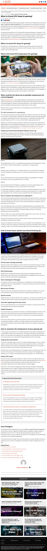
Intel (43, 124)
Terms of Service (26, 540)
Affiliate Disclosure (14, 540)
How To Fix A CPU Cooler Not (13, 83)
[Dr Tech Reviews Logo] (6, 2)
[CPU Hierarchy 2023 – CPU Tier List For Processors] (12, 497)
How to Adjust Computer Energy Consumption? (30, 128)
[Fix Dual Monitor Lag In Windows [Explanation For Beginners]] (12, 535)
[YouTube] (39, 1)
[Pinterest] (7, 20)
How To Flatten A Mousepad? (11, 502)
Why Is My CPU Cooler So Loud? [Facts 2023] (33, 502)
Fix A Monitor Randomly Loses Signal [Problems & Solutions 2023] (33, 520)
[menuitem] (9, 4)
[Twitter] (43, 1)
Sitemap (2, 542)
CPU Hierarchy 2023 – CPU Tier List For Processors (10, 483)
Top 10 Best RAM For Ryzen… (12, 8)
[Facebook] (41, 1)
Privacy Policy (38, 540)
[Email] (9, 20)
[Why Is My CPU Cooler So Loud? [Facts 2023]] (35, 516)
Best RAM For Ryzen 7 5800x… (36, 8)
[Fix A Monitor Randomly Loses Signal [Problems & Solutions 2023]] (35, 535)
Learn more (8, 12)
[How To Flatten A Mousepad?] (12, 516)
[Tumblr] (45, 1)
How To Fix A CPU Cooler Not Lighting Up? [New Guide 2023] (34, 484)
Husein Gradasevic (22, 467)
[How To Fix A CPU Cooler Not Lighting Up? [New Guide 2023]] (35, 498)
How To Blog (7, 14)
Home (2, 14)
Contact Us (3, 540)
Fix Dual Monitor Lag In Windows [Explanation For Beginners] (11, 520)
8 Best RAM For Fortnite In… (24, 8)
